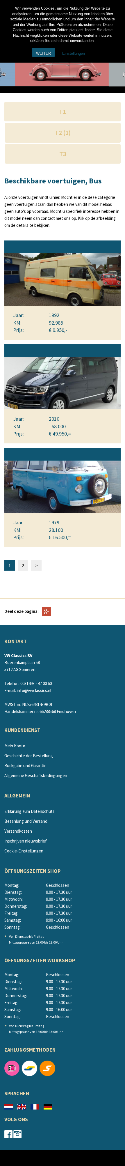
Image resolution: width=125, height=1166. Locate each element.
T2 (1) (63, 132)
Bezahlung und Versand (25, 821)
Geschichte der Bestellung (28, 755)
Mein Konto (14, 746)
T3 (62, 154)
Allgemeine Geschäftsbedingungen (35, 775)
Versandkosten (18, 831)
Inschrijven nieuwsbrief (25, 841)
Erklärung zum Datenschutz (29, 811)
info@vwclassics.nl (34, 690)
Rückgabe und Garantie (25, 765)
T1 (62, 111)
